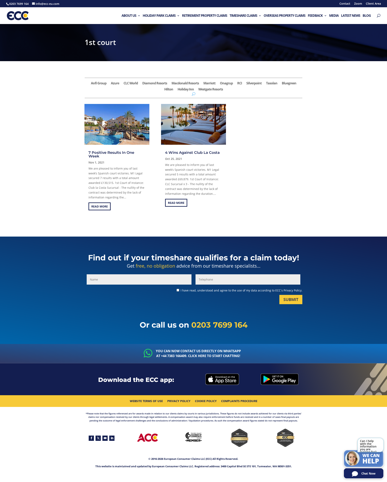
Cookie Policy (206, 401)
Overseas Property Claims (284, 16)
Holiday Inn (186, 89)
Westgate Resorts (210, 89)
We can (371, 459)
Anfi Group (98, 83)
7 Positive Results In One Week (111, 154)
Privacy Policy (178, 401)
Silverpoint (254, 83)
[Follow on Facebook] (91, 438)
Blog (367, 16)
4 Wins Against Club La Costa (192, 152)
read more (99, 206)
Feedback (315, 16)
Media (334, 16)
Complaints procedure (239, 401)
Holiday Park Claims (159, 16)
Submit (290, 299)
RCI (239, 83)
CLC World (131, 83)
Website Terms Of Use (146, 401)
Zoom (358, 3)
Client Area (373, 3)
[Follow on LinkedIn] (111, 438)
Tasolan (271, 83)
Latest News (350, 16)
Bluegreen (289, 83)
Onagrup (226, 83)
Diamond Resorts (154, 83)
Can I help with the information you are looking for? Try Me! (368, 446)
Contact (344, 3)
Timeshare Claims (243, 16)
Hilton (168, 89)
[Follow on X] (98, 438)
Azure (115, 83)
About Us (129, 16)
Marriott (209, 83)
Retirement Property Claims (204, 16)
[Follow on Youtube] (105, 438)
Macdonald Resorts (185, 83)
